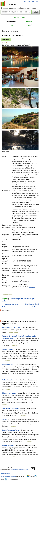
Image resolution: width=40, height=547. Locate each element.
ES (33, 1)
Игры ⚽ (29, 25)
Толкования (11, 21)
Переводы (29, 21)
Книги (11, 25)
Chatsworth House (9, 393)
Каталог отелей (20, 18)
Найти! (35, 12)
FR (37, 1)
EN (25, 1)
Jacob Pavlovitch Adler (10, 430)
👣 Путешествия (5, 473)
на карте (32, 287)
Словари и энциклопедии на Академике (18, 8)
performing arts (7, 364)
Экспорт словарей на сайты (8, 476)
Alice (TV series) (8, 349)
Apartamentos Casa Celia (11, 327)
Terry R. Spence (8, 445)
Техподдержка (14, 469)
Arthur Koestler (7, 380)
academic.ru (8, 3)
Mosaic (4, 419)
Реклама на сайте (23, 469)
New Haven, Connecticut (11, 408)
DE (29, 1)
